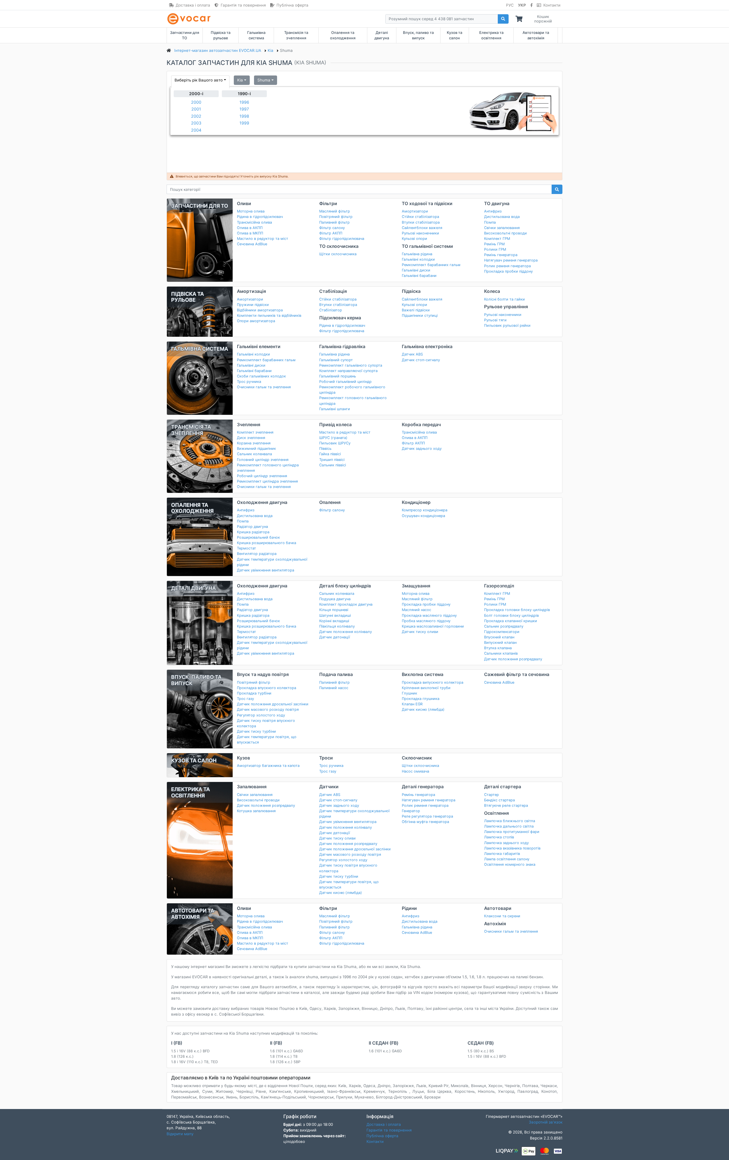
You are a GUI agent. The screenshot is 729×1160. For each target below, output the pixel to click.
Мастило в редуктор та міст (262, 238)
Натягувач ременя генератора (511, 260)
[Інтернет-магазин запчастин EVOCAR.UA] (190, 19)
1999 (244, 123)
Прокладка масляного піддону (429, 615)
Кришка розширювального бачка (266, 543)
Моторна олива (251, 211)
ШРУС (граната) (333, 438)
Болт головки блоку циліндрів (511, 615)
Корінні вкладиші (334, 621)
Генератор (411, 811)
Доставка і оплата (193, 5)
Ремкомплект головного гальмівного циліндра (353, 400)
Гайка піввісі (330, 454)
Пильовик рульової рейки (507, 325)
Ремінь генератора (500, 255)
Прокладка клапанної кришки (510, 621)
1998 (244, 116)
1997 (244, 109)
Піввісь (325, 448)
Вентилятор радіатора (257, 554)
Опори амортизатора (256, 321)
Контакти (551, 5)
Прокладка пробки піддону (508, 271)
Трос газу (245, 699)
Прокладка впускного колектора (266, 688)
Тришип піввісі (332, 460)
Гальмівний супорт (336, 360)
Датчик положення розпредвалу (513, 659)
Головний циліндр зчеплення (262, 460)
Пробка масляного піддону (426, 621)
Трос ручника (249, 381)
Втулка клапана (498, 648)
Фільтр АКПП (330, 233)
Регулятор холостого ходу (261, 715)
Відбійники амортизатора (260, 310)
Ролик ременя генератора (507, 266)
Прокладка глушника (420, 699)
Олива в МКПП (250, 233)
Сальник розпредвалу (503, 626)
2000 (196, 102)
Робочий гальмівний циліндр (345, 381)
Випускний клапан (500, 642)
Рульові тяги (495, 320)
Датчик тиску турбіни (256, 731)
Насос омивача (415, 771)
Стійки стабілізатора (420, 217)
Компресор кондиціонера (424, 510)
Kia (240, 80)
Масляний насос (416, 610)
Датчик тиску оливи (420, 632)
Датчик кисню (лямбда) (423, 709)
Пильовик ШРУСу (335, 443)
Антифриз (492, 211)
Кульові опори (414, 238)
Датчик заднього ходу (422, 448)
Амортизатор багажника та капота (268, 765)
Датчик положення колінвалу (345, 632)
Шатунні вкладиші (335, 615)
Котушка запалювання (256, 811)
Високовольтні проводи (505, 233)
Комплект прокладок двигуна (345, 604)
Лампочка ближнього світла (509, 821)
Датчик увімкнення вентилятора (265, 570)
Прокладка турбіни (254, 693)
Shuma (263, 80)
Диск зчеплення (251, 438)
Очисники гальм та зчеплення (264, 387)
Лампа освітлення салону (506, 859)
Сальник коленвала (254, 454)
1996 (244, 102)
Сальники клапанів (501, 653)
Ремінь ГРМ (494, 244)
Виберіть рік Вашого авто (199, 80)
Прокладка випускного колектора (432, 682)
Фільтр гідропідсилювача (341, 238)
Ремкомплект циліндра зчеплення (267, 481)
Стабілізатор (330, 310)
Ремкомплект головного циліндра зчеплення (268, 468)
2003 (196, 123)
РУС (510, 5)
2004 (196, 130)
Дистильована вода (502, 217)
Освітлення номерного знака (509, 864)
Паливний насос (333, 688)
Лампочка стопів (499, 837)
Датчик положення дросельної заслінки (272, 704)
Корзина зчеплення (254, 443)
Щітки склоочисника (338, 254)
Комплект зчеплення (255, 432)
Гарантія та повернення (243, 5)
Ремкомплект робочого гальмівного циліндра (352, 390)
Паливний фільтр (334, 222)
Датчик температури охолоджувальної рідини (272, 562)
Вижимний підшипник (256, 448)
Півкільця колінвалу (337, 626)
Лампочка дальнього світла (509, 826)
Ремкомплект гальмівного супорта (350, 365)
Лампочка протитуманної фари (511, 832)
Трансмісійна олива (254, 222)
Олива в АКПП (250, 228)
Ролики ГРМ (495, 249)
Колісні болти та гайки (504, 299)
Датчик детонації (334, 637)
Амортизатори (415, 211)
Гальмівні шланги (334, 409)
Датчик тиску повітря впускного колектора (266, 723)
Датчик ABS (412, 354)
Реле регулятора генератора (427, 816)
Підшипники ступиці (420, 315)
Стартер (491, 795)
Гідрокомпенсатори (501, 632)
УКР (522, 5)
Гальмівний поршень (337, 376)
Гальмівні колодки (418, 259)
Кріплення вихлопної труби (426, 688)
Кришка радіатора (253, 532)
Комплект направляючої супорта (348, 371)
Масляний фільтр (334, 211)
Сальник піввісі (332, 465)
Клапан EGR (412, 704)
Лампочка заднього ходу (506, 843)
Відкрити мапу (180, 1134)
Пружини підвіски (253, 305)
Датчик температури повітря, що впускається (266, 739)
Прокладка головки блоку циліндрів (517, 610)
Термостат (246, 548)
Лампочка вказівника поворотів (512, 848)
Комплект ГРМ (497, 238)
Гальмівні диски (416, 270)
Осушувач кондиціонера (423, 516)
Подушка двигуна (335, 599)
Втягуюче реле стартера (506, 805)
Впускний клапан (499, 637)
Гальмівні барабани (419, 275)
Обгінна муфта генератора (425, 822)
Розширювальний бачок (258, 537)
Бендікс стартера (499, 800)
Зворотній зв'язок (545, 1122)
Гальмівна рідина (417, 254)
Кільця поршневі (333, 610)
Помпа (490, 222)
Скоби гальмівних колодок (261, 376)
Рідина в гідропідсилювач (260, 217)
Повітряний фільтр (336, 217)
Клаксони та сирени (502, 916)
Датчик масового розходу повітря (268, 709)
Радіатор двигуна (252, 526)
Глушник (409, 693)
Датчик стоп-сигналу (421, 360)
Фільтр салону (332, 228)
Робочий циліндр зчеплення (262, 476)
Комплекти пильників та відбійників (269, 315)
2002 (196, 116)
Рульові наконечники (420, 233)
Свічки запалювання (502, 228)
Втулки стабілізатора (421, 222)
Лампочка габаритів (502, 853)
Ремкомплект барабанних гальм (431, 265)
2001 (196, 109)
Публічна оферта (292, 5)
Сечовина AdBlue (252, 244)
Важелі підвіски (416, 310)
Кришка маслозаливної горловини (433, 626)
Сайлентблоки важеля (422, 228)
